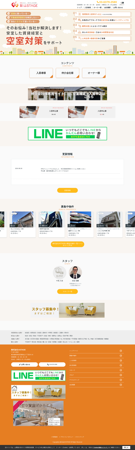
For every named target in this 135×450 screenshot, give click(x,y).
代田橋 (54, 342)
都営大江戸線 (82, 339)
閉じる (126, 447)
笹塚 (49, 342)
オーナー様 (97, 7)
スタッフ (72, 370)
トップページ (73, 351)
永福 (45, 336)
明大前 (34, 342)
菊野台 (54, 336)
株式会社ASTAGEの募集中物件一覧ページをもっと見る (67, 244)
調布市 (45, 332)
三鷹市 (61, 332)
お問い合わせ (118, 7)
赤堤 (30, 336)
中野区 (50, 332)
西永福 (39, 342)
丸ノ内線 (91, 339)
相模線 (106, 339)
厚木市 (66, 332)
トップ (79, 7)
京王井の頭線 (34, 339)
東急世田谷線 (44, 339)
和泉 (34, 336)
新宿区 (56, 332)
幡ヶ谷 (45, 342)
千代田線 (74, 339)
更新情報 (67, 190)
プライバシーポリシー (66, 437)
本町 (49, 336)
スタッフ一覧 (67, 291)
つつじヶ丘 (71, 342)
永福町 (60, 342)
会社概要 (107, 7)
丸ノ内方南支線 (66, 339)
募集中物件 (72, 355)
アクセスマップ (74, 380)
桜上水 (65, 342)
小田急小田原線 (55, 339)
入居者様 (87, 7)
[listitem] (24, 224)
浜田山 (60, 336)
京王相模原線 (99, 339)
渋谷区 (39, 332)
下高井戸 (40, 336)
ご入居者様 (72, 360)
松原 (26, 336)
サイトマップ (80, 437)
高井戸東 (66, 336)
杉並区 (27, 332)
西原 (71, 336)
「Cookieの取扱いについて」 (100, 447)
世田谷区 (33, 332)
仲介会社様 (67, 73)
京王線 (27, 339)
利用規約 (55, 437)
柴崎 (78, 342)
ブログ (71, 375)
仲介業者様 (72, 365)
